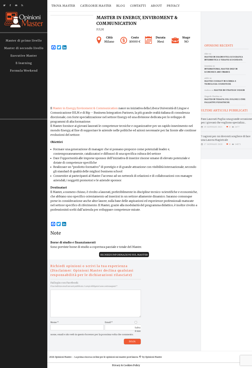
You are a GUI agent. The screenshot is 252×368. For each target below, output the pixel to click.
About (156, 5)
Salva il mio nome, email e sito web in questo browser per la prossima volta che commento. (95, 331)
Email (109, 322)
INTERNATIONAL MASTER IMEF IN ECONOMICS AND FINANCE (220, 70)
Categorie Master (95, 5)
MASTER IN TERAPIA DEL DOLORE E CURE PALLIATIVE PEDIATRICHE (224, 100)
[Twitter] (3, 5)
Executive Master (23, 55)
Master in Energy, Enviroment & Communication (85, 108)
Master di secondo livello (24, 48)
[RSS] (21, 5)
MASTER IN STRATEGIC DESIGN (229, 90)
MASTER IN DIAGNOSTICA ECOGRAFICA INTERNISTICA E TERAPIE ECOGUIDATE (223, 58)
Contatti (138, 5)
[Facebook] (9, 5)
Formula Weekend (24, 70)
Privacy (173, 5)
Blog (120, 5)
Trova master (63, 5)
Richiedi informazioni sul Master (124, 254)
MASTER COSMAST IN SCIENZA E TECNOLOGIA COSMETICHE (220, 82)
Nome (54, 322)
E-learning (24, 63)
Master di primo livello (24, 40)
